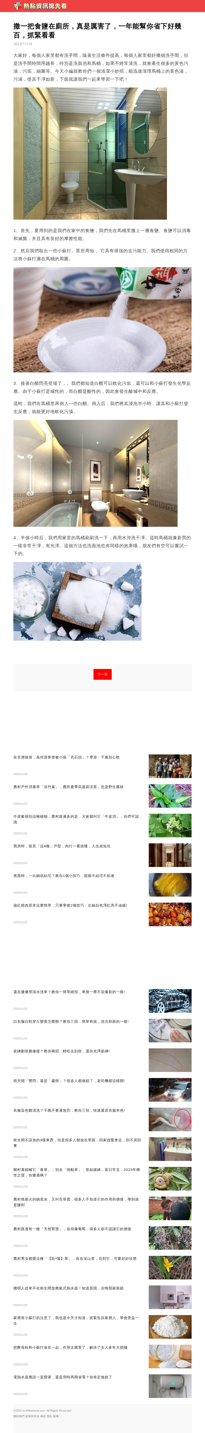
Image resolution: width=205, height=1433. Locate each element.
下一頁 (102, 674)
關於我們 (19, 1416)
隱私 (49, 1416)
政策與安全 (32, 1416)
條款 (43, 1416)
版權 (56, 1416)
